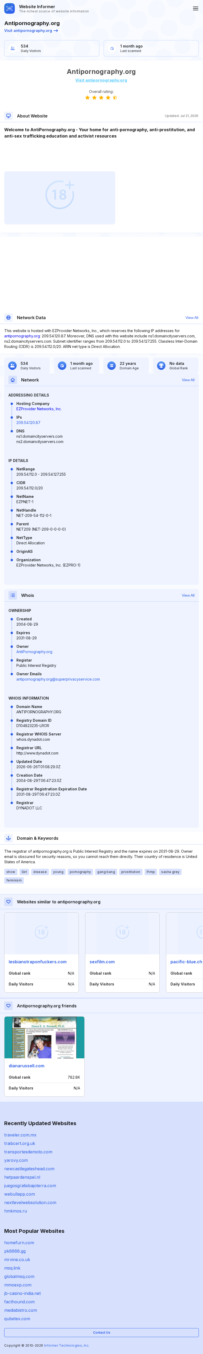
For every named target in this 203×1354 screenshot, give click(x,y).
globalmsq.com (19, 1276)
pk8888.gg (15, 1251)
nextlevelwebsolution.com (30, 1202)
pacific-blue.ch (186, 961)
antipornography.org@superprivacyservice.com (58, 679)
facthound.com (19, 1301)
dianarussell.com (26, 1065)
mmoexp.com (17, 1284)
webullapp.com (19, 1194)
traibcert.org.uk (19, 1143)
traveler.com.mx (20, 1135)
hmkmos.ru (15, 1211)
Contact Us (101, 1332)
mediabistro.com (20, 1310)
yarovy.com (16, 1160)
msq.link (12, 1268)
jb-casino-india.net (22, 1293)
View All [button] (192, 317)
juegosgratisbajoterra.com (30, 1185)
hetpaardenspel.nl (22, 1177)
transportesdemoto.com (28, 1151)
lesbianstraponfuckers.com (38, 961)
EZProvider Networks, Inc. (39, 409)
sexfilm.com (102, 961)
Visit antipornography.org (28, 30)
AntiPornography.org (34, 651)
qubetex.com (17, 1318)
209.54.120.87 (28, 422)
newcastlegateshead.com (29, 1168)
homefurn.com (19, 1242)
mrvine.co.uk (17, 1259)
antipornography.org (22, 336)
